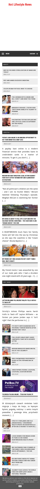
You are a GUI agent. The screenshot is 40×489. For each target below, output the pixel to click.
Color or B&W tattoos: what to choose (17, 88)
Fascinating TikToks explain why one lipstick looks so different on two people (24, 121)
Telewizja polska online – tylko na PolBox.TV (17, 394)
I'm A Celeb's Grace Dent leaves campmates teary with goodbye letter (23, 339)
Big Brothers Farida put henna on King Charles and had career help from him (23, 460)
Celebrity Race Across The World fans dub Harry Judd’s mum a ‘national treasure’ (24, 471)
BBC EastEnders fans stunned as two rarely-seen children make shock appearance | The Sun (23, 449)
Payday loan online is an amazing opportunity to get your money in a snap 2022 (19, 139)
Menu (7, 54)
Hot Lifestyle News (20, 4)
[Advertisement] (20, 30)
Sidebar (32, 54)
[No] (38, 482)
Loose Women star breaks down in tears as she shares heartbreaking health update (23, 437)
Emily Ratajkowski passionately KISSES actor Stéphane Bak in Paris (23, 360)
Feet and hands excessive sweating (16, 80)
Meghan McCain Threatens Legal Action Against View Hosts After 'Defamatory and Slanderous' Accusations (18, 178)
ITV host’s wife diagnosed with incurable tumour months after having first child (24, 327)
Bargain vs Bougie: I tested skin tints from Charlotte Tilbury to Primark (24, 109)
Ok (20, 486)
